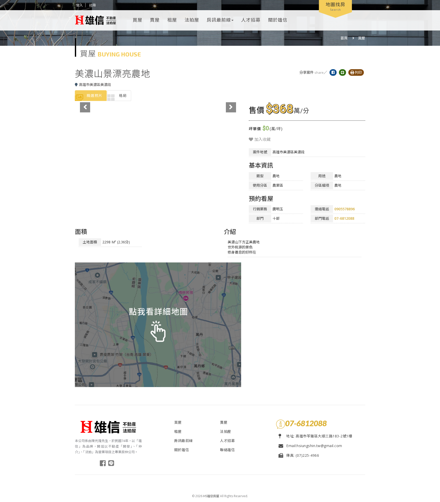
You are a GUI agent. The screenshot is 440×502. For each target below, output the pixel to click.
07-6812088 (344, 218)
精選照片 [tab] (95, 95)
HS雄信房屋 (211, 496)
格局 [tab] (123, 95)
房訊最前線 (219, 20)
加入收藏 (262, 139)
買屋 (137, 20)
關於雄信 (277, 20)
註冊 (92, 5)
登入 (79, 5)
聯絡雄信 (227, 449)
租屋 (172, 20)
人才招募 (250, 20)
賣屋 (155, 20)
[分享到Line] (343, 72)
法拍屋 (192, 20)
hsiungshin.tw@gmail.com (319, 445)
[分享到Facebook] (334, 72)
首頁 (344, 38)
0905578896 (344, 208)
